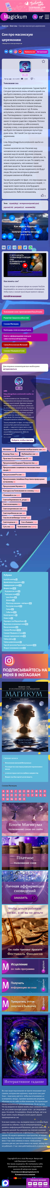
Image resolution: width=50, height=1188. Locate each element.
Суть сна (8, 527)
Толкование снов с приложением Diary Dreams (23, 312)
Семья (9, 609)
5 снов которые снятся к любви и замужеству (21, 773)
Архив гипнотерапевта (14, 582)
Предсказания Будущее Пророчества (20, 463)
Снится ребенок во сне (14, 513)
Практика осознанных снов (16, 624)
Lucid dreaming (10, 579)
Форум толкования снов (14, 648)
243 (10, 79)
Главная (5, 26)
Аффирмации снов (12, 585)
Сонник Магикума (11, 324)
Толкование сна (27, 527)
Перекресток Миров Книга (15, 621)
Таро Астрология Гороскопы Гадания (20, 645)
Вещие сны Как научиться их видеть (18, 777)
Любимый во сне (29, 454)
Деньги (10, 600)
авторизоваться (10, 369)
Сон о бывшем (29, 522)
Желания (8, 450)
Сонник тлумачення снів (14, 636)
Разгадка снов (12, 594)
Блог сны (13, 26)
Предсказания (11, 627)
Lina (5, 391)
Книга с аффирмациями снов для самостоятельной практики (17, 337)
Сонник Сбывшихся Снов (14, 351)
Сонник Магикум (12, 630)
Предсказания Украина (14, 486)
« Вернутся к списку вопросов (12, 43)
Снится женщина (12, 504)
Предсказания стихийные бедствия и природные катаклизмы (24, 480)
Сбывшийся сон (11, 495)
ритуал (19, 207)
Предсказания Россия (14, 475)
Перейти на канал (12, 296)
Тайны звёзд (9, 639)
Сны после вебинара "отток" (16, 518)
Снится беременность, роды (16, 500)
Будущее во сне (12, 591)
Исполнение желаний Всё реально (18, 763)
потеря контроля (29, 203)
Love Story (11, 597)
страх (13, 203)
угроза (8, 207)
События (11, 612)
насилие (30, 207)
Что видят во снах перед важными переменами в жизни (23, 768)
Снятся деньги (10, 522)
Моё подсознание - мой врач (18, 603)
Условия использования (25, 1175)
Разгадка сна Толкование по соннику (21, 491)
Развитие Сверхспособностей (16, 318)
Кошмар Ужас (10, 454)
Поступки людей (13, 606)
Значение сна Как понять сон (31, 450)
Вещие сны (9, 588)
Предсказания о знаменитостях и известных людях (21, 469)
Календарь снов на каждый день (17, 330)
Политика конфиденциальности (25, 1172)
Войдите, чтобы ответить (22, 440)
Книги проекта (10, 615)
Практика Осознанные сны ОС (17, 458)
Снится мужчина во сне (14, 509)
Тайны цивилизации (12, 642)
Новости (8, 618)
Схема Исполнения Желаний (15, 345)
